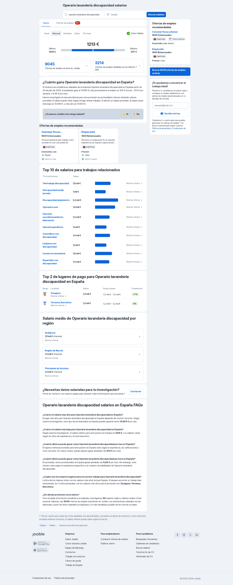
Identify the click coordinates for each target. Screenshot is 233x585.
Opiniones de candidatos (147, 543)
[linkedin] (197, 535)
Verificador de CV (144, 556)
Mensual (56, 33)
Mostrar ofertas (133, 183)
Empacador (88, 132)
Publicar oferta (107, 543)
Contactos (70, 552)
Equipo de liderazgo (74, 547)
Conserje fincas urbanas (51, 132)
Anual (46, 33)
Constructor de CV (145, 552)
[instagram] (184, 535)
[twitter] (190, 535)
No (136, 114)
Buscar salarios (156, 14)
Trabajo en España (73, 565)
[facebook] (177, 535)
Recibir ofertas (172, 113)
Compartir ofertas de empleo (114, 539)
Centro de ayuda (73, 560)
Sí (125, 114)
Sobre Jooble (71, 539)
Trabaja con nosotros (75, 556)
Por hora (87, 33)
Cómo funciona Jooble (76, 543)
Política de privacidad (161, 128)
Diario (77, 33)
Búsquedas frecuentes (146, 539)
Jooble (197, 578)
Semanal (67, 33)
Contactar (135, 391)
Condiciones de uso (41, 578)
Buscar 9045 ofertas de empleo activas (169, 72)
